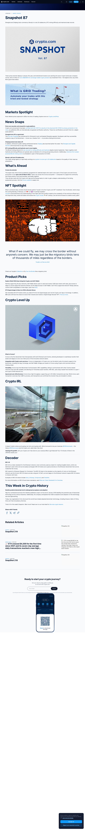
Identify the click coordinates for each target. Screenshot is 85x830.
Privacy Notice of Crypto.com (43, 592)
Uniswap (31, 477)
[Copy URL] (18, 512)
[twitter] (10, 513)
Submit (54, 588)
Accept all (71, 821)
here (36, 287)
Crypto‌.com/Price (54, 116)
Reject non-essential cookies (71, 825)
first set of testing (13, 136)
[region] (71, 821)
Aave (27, 477)
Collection (19, 271)
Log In (70, 1)
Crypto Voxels (39, 195)
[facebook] (7, 513)
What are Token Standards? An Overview (50, 480)
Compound (38, 477)
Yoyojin (7, 193)
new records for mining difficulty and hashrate (36, 150)
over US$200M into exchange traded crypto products (34, 77)
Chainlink (46, 477)
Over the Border (30, 271)
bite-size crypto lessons (56, 504)
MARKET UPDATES (17, 13)
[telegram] (14, 513)
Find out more (64, 294)
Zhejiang (40, 143)
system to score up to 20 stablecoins (45, 159)
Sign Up (76, 1)
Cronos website (26, 180)
